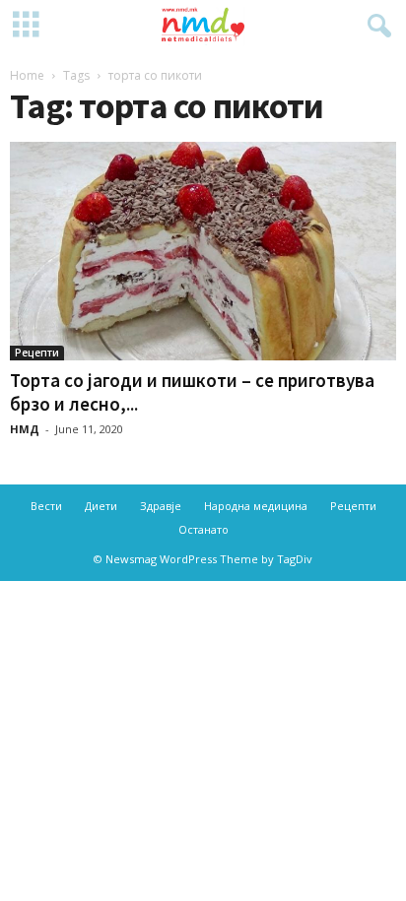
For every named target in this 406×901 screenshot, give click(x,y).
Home (27, 75)
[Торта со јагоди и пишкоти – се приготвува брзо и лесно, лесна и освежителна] (203, 251)
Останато (203, 529)
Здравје (160, 505)
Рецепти (37, 352)
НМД (24, 428)
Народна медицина (255, 505)
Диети (101, 505)
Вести (46, 505)
